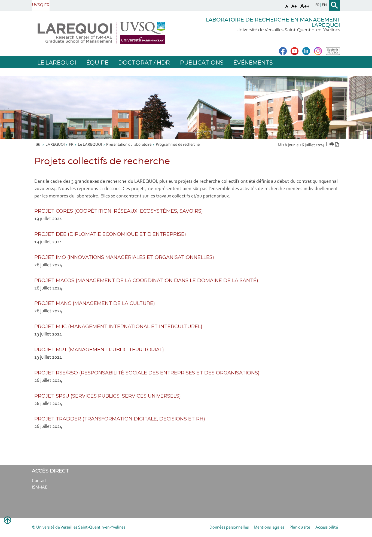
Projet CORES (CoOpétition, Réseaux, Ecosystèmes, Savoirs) (118, 211)
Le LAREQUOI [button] (56, 62)
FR (71, 145)
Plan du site (299, 527)
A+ (294, 6)
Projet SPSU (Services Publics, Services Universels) (107, 396)
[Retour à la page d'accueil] (101, 33)
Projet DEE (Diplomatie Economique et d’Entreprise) (110, 234)
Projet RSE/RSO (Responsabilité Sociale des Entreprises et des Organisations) (147, 373)
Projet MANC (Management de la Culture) (94, 303)
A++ (304, 6)
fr (317, 5)
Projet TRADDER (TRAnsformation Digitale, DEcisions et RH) (119, 419)
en (324, 5)
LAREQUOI (55, 145)
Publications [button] (201, 62)
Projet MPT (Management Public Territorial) (99, 350)
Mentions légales (269, 527)
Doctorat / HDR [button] (144, 62)
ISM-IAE (39, 487)
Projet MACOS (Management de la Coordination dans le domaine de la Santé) (146, 280)
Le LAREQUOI (90, 145)
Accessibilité (326, 527)
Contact (39, 480)
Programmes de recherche (178, 145)
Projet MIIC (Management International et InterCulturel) (118, 326)
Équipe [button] (97, 62)
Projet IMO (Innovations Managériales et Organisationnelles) (124, 257)
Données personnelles (229, 527)
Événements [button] (253, 62)
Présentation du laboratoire (128, 145)
